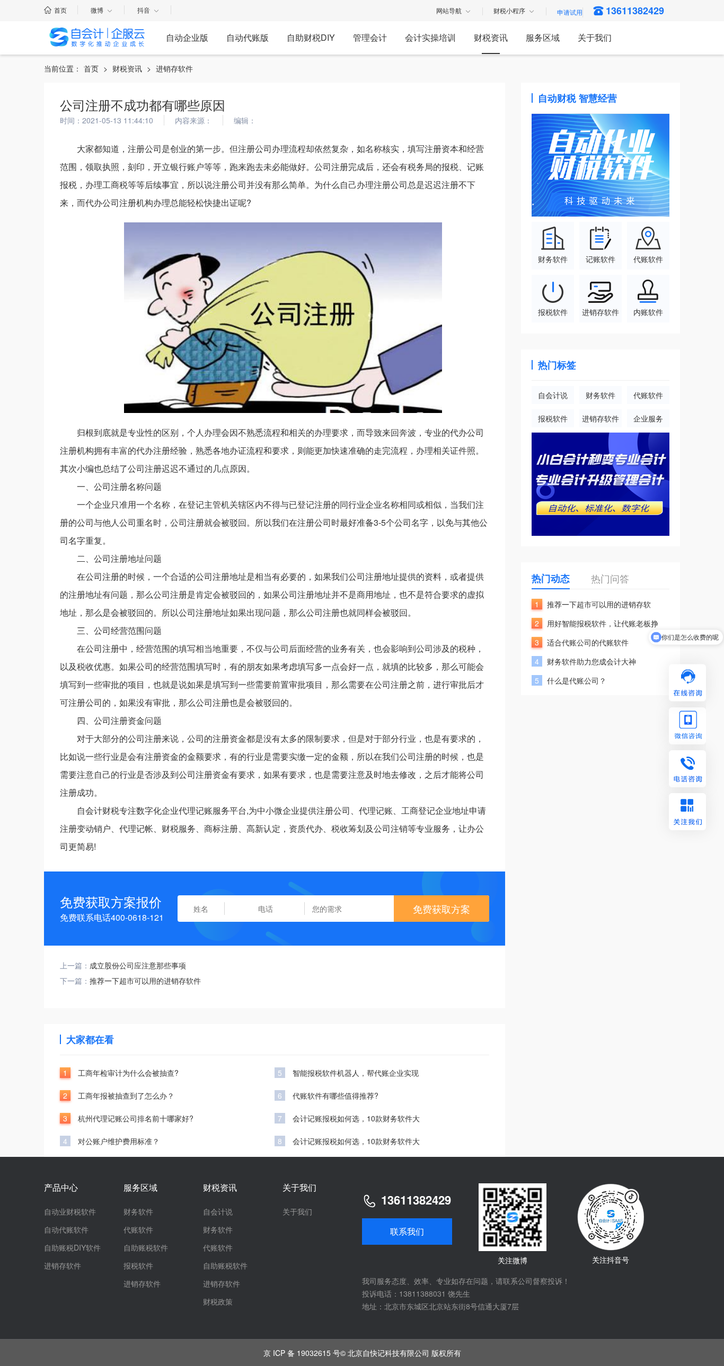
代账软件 (648, 395)
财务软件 (600, 395)
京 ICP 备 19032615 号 (301, 1352)
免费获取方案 (441, 908)
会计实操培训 (430, 37)
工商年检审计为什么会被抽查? (128, 1072)
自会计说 (553, 395)
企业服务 (648, 418)
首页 (60, 9)
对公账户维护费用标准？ (119, 1141)
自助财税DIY (311, 37)
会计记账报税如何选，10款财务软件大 (356, 1118)
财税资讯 (491, 37)
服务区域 (543, 37)
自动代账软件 (66, 1229)
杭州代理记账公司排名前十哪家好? (135, 1118)
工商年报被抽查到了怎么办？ (126, 1095)
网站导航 (449, 11)
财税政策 (218, 1301)
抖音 (143, 9)
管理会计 (370, 37)
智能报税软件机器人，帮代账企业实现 (356, 1072)
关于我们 (595, 37)
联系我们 (407, 1231)
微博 (97, 9)
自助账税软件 (145, 1247)
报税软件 (553, 418)
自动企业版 (187, 37)
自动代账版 (247, 37)
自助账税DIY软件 (72, 1247)
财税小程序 (509, 11)
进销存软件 (174, 68)
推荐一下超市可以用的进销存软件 (145, 980)
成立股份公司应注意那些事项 (138, 965)
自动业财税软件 (70, 1211)
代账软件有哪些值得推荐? (335, 1095)
